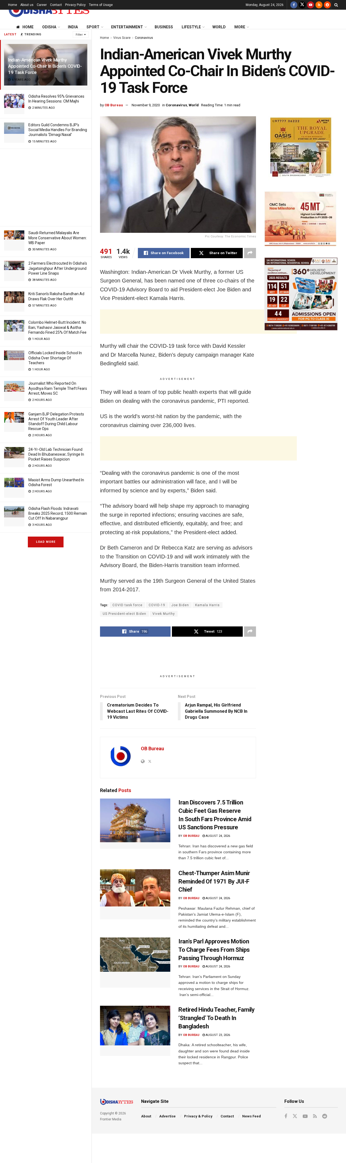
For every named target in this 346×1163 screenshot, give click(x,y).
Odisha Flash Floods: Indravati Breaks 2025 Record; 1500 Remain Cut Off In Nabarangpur (57, 513)
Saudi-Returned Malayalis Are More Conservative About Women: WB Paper (57, 238)
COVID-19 (157, 605)
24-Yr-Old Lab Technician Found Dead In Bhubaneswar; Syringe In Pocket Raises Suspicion (56, 454)
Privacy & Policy (198, 1116)
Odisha (49, 27)
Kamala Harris (207, 605)
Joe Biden (180, 605)
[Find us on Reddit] (327, 5)
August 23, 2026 (217, 1035)
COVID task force (127, 605)
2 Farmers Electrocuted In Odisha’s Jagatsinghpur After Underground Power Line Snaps (57, 268)
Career (42, 5)
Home (12, 5)
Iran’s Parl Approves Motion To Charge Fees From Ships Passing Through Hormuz (214, 949)
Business (164, 27)
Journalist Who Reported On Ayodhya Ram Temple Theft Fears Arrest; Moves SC (57, 388)
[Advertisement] (45, 186)
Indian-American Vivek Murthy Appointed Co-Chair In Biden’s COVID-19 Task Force (45, 66)
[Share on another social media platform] (250, 253)
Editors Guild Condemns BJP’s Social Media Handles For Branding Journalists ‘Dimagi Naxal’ (57, 130)
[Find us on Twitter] (302, 5)
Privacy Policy (75, 5)
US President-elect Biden (124, 614)
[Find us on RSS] (318, 5)
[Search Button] (336, 5)
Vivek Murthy (163, 614)
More (239, 27)
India (73, 27)
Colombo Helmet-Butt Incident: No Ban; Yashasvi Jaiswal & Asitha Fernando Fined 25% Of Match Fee (57, 327)
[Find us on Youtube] (310, 5)
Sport (92, 27)
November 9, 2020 (146, 105)
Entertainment (127, 27)
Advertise (167, 1116)
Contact (56, 5)
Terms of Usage (101, 5)
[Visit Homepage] (48, 10)
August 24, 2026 (217, 836)
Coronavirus (144, 38)
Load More (45, 542)
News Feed (251, 1116)
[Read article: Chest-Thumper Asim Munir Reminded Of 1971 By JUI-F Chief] (135, 894)
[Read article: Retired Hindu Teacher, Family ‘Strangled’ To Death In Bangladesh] (135, 1031)
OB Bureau (114, 105)
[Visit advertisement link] (301, 148)
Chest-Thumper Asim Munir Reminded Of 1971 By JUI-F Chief (214, 881)
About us (27, 5)
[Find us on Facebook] (293, 5)
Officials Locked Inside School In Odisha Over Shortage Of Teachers (55, 358)
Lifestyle (191, 27)
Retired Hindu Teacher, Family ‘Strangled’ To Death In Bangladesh (216, 1018)
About (146, 1116)
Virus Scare (122, 38)
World (219, 27)
